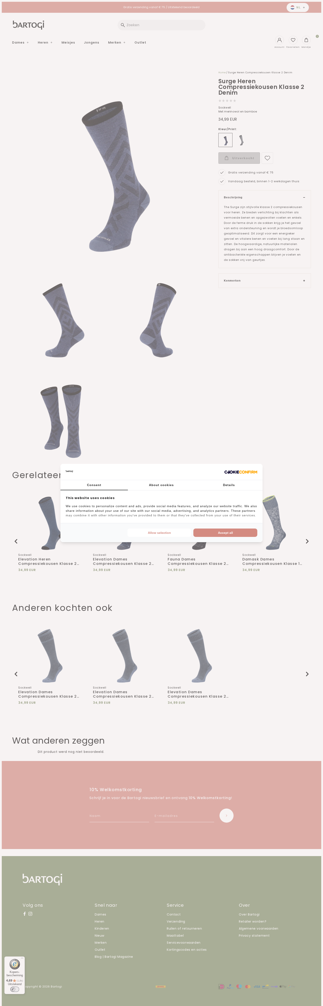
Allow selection (159, 532)
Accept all (225, 532)
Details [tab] (229, 485)
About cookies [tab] (161, 485)
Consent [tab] (94, 485)
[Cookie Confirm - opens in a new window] (240, 472)
